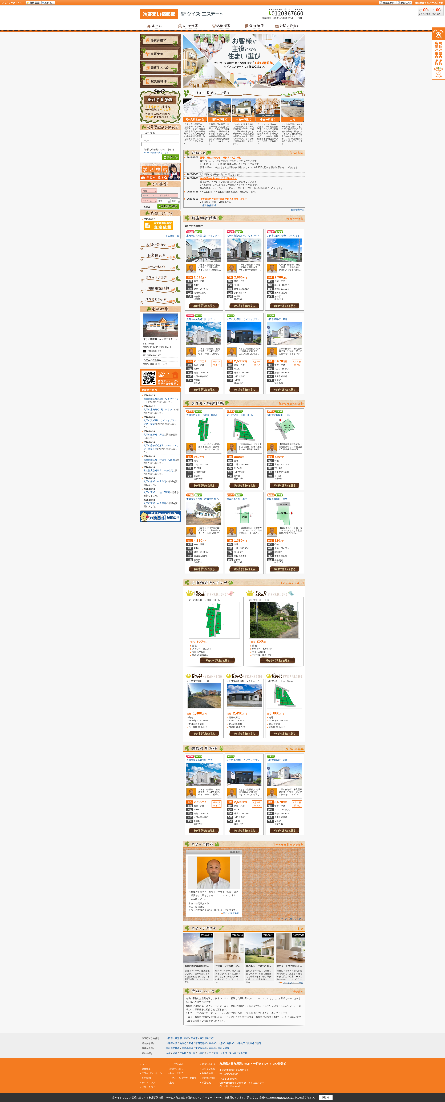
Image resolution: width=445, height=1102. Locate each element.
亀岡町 (230, 1043)
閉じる (325, 1097)
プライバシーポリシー (153, 1073)
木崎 (168, 1053)
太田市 (169, 1038)
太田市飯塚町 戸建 (277, 319)
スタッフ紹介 (208, 1068)
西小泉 (192, 1053)
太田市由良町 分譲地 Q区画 (201, 415)
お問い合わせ (208, 1064)
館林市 (194, 1038)
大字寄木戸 (171, 1043)
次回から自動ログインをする (159, 149)
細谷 (175, 1053)
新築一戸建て (176, 1068)
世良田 (223, 1053)
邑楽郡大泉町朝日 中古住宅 (158, 470)
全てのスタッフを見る (292, 919)
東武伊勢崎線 (173, 1048)
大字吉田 (240, 1043)
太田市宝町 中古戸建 (155, 503)
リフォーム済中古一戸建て (183, 1078)
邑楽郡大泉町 (182, 1038)
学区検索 (206, 1082)
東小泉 (232, 1053)
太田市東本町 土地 (237, 498)
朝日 (258, 1043)
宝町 (191, 1043)
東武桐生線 (201, 1048)
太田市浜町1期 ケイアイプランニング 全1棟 (250, 319)
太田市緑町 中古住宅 (155, 481)
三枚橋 (183, 1053)
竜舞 (215, 1053)
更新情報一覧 (298, 209)
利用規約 (146, 1078)
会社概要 (146, 1068)
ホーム (145, 1064)
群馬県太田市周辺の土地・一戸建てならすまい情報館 (253, 1063)
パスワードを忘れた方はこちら (154, 152)
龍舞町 (250, 1043)
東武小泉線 (187, 1048)
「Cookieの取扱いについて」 (280, 1097)
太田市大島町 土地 (277, 498)
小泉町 (201, 1053)
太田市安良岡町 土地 (278, 415)
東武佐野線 (223, 1048)
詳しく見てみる (231, 913)
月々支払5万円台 (178, 1064)
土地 (171, 1082)
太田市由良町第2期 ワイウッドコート (206, 235)
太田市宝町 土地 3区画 (240, 415)
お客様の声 (207, 1073)
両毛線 (212, 1048)
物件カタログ (148, 1087)
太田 (209, 1053)
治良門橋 (242, 1053)
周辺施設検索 (208, 1078)
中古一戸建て (176, 1073)
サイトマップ (148, 1082)
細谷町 (212, 1043)
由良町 (183, 1043)
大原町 (221, 1043)
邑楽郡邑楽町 (206, 1038)
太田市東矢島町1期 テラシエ (201, 319)
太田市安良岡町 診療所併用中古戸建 (205, 498)
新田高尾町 (201, 1043)
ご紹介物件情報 (208, 205)
